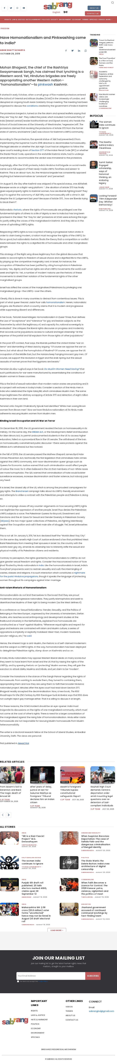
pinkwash (45, 84)
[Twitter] (10, 8)
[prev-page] (2, 815)
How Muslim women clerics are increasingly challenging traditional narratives (107, 100)
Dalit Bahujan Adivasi (94, 125)
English (56, 12)
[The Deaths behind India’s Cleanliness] (94, 144)
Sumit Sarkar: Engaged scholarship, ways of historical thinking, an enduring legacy (106, 173)
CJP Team (5, 799)
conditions (32, 105)
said (29, 635)
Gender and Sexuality (90, 833)
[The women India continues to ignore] (9, 862)
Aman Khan (26, 897)
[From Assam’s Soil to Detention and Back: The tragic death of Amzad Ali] (12, 774)
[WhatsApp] (17, 8)
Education (104, 90)
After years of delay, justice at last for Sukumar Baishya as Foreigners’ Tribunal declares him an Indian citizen (42, 794)
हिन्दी (65, 12)
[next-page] (8, 815)
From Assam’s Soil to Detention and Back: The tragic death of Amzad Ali (11, 791)
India (41, 565)
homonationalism (55, 302)
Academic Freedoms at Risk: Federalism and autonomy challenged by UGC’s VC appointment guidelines (106, 79)
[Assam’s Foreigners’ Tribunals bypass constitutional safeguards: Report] (72, 774)
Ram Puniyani (105, 209)
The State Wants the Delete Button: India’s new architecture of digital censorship (95, 865)
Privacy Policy (43, 981)
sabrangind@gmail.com (101, 1011)
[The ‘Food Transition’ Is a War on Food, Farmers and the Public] (94, 61)
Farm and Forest (106, 67)
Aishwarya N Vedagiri (104, 153)
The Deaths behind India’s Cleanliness (106, 145)
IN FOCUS (96, 116)
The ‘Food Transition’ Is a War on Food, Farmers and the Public (107, 61)
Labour (93, 147)
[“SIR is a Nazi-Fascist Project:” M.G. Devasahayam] (9, 838)
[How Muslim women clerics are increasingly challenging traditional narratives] (94, 97)
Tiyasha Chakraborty (105, 133)
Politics (85, 858)
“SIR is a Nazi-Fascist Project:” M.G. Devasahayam (33, 839)
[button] (112, 2)
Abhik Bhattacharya (12, 50)
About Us (94, 8)
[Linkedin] (79, 50)
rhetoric (17, 209)
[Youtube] (23, 8)
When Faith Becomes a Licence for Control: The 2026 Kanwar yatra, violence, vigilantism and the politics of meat (94, 888)
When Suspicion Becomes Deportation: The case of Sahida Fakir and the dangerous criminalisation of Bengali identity (95, 842)
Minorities (86, 904)
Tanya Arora (87, 897)
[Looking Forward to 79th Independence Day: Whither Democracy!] (94, 198)
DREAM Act (37, 431)
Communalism (105, 108)
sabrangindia (87, 850)
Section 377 (37, 150)
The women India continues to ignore (107, 124)
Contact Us (93, 13)
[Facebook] (4, 8)
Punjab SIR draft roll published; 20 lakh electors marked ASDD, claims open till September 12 (34, 888)
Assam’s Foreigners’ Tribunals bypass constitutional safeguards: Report (70, 791)
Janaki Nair (104, 187)
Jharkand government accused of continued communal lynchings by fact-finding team (94, 911)
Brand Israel (22, 491)
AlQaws (5, 520)
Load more (56, 930)
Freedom (5, 28)
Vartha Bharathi (29, 845)
